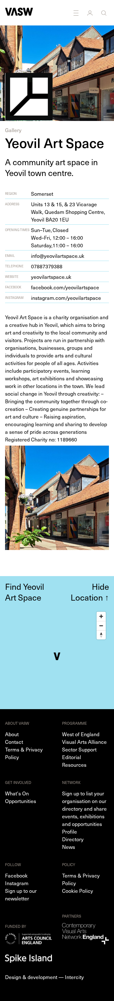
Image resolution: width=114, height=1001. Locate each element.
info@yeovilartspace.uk (57, 255)
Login (90, 12)
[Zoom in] (101, 616)
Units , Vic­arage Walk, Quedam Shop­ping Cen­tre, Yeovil (68, 211)
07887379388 (46, 266)
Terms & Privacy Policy (24, 753)
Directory (73, 839)
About (12, 734)
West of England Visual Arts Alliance (84, 737)
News (68, 846)
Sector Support (79, 749)
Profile (69, 831)
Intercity (74, 977)
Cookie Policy (77, 890)
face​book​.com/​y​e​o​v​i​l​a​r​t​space (65, 287)
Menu (76, 12)
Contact (14, 741)
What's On (17, 793)
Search (104, 12)
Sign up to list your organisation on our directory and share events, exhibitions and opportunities (84, 808)
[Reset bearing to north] (101, 634)
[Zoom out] (101, 625)
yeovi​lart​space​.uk (51, 276)
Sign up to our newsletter (21, 894)
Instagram (16, 883)
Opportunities (20, 801)
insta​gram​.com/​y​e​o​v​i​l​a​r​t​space (66, 297)
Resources (74, 764)
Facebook (16, 875)
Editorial (71, 757)
